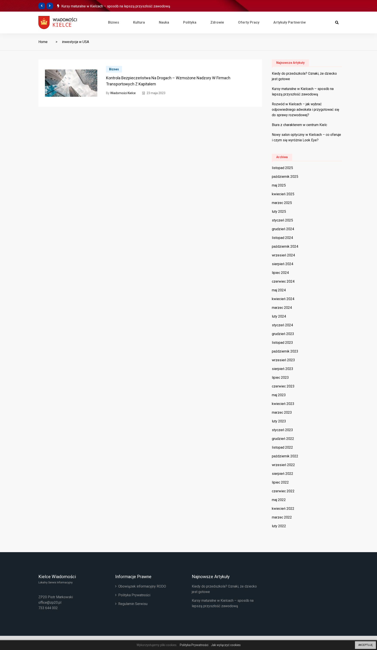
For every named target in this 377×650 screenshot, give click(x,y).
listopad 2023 (282, 343)
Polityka (189, 22)
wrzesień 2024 (283, 255)
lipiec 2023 (280, 377)
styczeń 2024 (282, 325)
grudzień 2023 (283, 334)
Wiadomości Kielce (123, 93)
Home (43, 42)
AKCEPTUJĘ (365, 645)
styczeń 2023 (282, 430)
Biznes (113, 22)
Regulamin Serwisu (132, 604)
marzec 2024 (282, 308)
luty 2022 (279, 526)
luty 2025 (279, 211)
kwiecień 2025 (283, 194)
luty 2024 (279, 316)
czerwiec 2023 (283, 386)
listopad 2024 (282, 238)
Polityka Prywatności (134, 595)
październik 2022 (285, 456)
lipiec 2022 (280, 482)
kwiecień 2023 (283, 404)
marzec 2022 (282, 517)
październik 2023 (285, 351)
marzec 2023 (282, 412)
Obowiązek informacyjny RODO (142, 586)
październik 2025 (285, 177)
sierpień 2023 (282, 369)
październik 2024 (285, 246)
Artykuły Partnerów (289, 22)
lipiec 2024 (280, 273)
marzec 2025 (282, 203)
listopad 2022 (282, 447)
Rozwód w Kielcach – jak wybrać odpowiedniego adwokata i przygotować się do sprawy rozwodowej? (305, 109)
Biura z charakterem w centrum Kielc (299, 125)
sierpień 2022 (282, 474)
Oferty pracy (248, 22)
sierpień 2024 (282, 264)
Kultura (139, 22)
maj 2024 (279, 290)
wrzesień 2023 (283, 360)
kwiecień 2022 (283, 509)
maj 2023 (279, 395)
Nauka (164, 22)
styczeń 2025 (282, 220)
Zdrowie (217, 22)
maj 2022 (279, 500)
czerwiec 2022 (283, 491)
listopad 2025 (282, 168)
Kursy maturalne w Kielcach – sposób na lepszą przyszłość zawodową (115, 6)
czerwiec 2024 (283, 281)
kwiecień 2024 (283, 299)
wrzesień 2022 (283, 465)
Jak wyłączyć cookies (226, 645)
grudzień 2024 (283, 229)
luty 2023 (279, 421)
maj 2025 (279, 185)
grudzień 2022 (283, 439)
